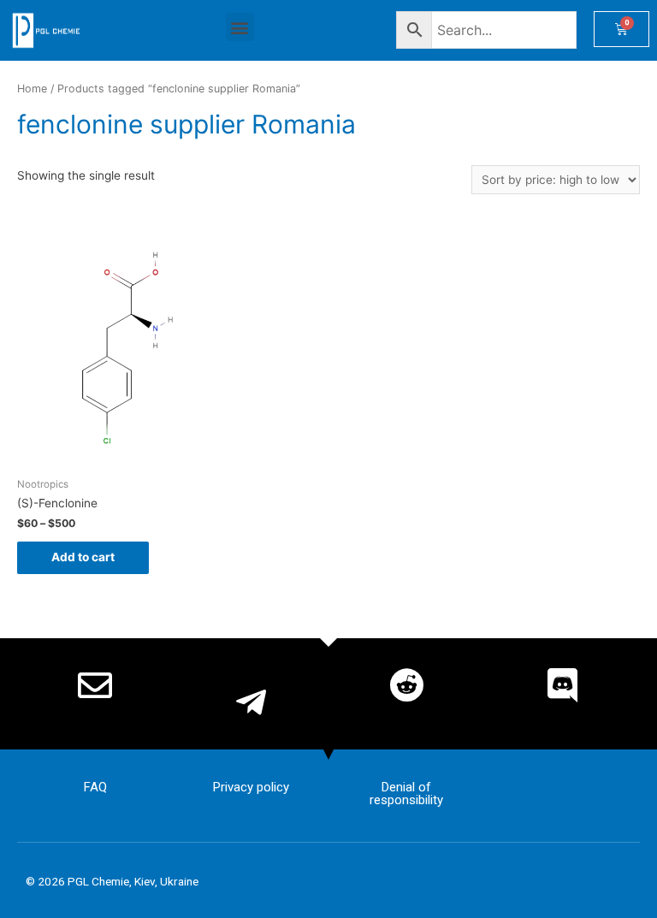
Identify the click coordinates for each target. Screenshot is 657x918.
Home (32, 88)
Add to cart (83, 557)
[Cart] (621, 29)
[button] (240, 27)
